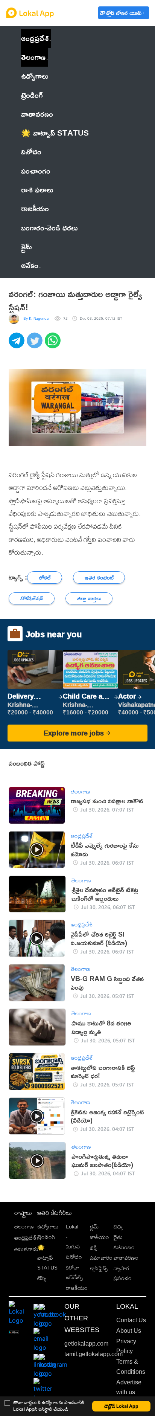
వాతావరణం (126, 1257)
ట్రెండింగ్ (46, 1236)
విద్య (118, 1226)
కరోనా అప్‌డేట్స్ (74, 1272)
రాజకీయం (77, 1287)
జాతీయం (99, 1236)
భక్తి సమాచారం (101, 1252)
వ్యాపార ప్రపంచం (123, 1273)
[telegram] (18, 345)
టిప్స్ (41, 1278)
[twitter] (36, 345)
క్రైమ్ (94, 1226)
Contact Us (131, 1320)
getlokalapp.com (86, 1343)
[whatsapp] (54, 345)
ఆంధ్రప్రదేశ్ (35, 38)
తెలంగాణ (33, 57)
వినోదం (74, 1256)
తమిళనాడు (26, 1249)
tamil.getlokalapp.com (93, 1354)
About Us (128, 1331)
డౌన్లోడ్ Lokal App (121, 1406)
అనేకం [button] (29, 265)
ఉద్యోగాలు (47, 1226)
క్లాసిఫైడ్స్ (99, 1268)
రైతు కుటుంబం (124, 1241)
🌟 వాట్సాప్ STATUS (47, 1257)
